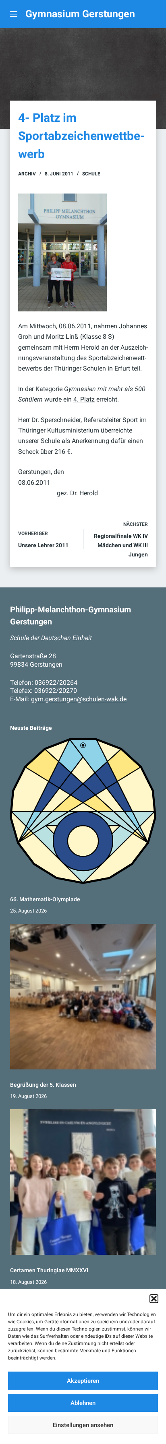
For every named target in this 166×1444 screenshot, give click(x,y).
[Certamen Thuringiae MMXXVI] (83, 1182)
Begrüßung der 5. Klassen (43, 1084)
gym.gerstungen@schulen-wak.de (79, 699)
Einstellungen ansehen (83, 1425)
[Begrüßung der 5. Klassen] (83, 997)
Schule (91, 174)
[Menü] (13, 14)
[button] (154, 1299)
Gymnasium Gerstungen (80, 14)
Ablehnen (83, 1403)
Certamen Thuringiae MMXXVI (49, 1270)
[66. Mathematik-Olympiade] (83, 811)
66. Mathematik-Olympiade (45, 899)
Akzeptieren (83, 1380)
